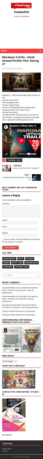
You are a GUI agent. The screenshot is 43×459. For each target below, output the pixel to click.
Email (4, 226)
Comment (5, 204)
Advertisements (9, 259)
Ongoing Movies (31, 263)
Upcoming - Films (14, 160)
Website (5, 233)
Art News (29, 259)
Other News (7, 267)
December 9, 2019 (10, 69)
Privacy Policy (6, 449)
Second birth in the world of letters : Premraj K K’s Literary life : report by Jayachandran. (20, 290)
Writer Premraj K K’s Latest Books (23, 311)
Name (4, 220)
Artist (20, 259)
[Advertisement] (21, 36)
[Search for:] (21, 275)
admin (21, 69)
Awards (6, 263)
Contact (4, 451)
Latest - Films (17, 263)
